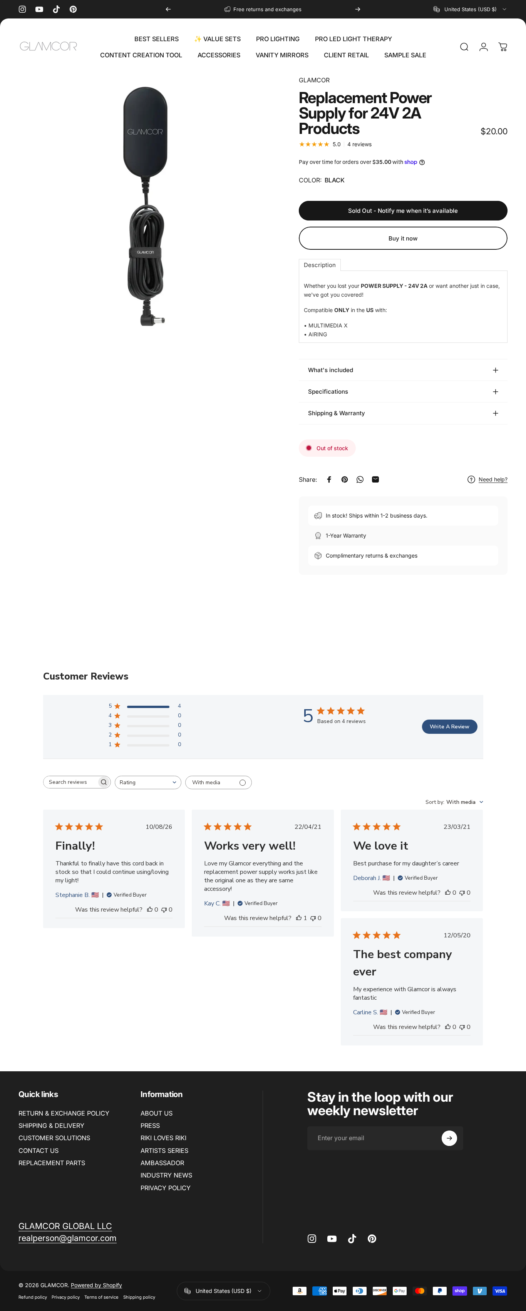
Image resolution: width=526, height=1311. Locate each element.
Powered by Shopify (96, 1285)
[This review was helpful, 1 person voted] (299, 918)
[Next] (357, 9)
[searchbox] (70, 782)
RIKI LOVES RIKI (163, 1138)
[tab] (320, 265)
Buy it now (403, 238)
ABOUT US (157, 1113)
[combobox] (471, 9)
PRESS (150, 1125)
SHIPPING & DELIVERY (51, 1125)
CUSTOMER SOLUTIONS (54, 1138)
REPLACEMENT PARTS (51, 1163)
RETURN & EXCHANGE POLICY (63, 1113)
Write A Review (449, 726)
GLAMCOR (314, 80)
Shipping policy (139, 1297)
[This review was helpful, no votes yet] (149, 909)
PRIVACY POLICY (166, 1188)
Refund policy (32, 1297)
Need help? (493, 479)
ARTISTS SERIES (164, 1150)
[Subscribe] (449, 1138)
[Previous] (168, 9)
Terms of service (101, 1297)
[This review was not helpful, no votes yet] (164, 909)
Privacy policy (66, 1297)
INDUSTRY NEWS (166, 1175)
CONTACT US (38, 1150)
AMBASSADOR (162, 1163)
